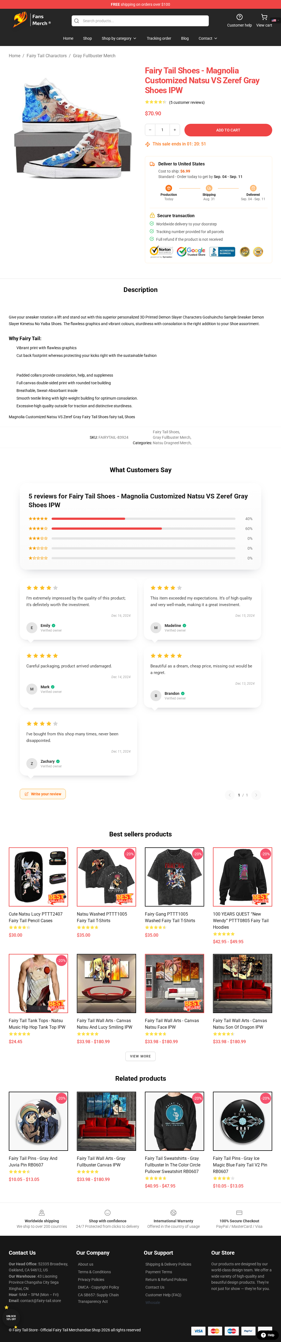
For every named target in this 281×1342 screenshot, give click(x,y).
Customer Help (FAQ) (163, 1295)
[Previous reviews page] (230, 795)
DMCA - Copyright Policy (98, 1287)
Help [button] (271, 1335)
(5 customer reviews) (187, 102)
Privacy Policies (91, 1279)
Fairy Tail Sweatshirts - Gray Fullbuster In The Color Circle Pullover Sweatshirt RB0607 (172, 1165)
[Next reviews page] (256, 795)
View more (140, 1056)
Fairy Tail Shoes (166, 432)
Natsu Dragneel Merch (172, 443)
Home (14, 55)
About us (85, 1264)
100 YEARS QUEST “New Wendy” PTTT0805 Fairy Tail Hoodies (241, 920)
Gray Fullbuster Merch (94, 55)
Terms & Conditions (94, 1272)
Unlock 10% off (11, 1318)
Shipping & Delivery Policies (168, 1264)
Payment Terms (158, 1272)
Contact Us (154, 1287)
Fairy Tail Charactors (47, 55)
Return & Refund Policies (166, 1279)
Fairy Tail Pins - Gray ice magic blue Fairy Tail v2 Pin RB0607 (240, 1165)
